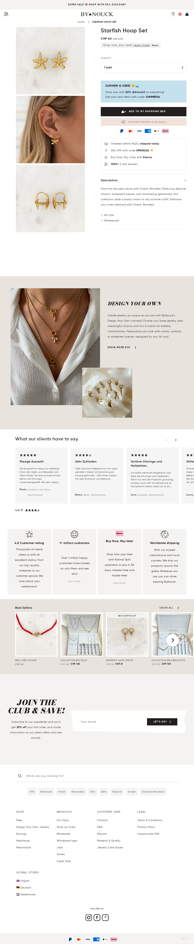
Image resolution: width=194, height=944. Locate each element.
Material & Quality (108, 840)
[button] (180, 14)
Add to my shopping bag (147, 111)
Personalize (77, 791)
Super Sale (76, 5)
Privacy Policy (146, 827)
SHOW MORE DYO (119, 347)
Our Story (63, 820)
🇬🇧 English (23, 880)
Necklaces (23, 840)
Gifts (103, 791)
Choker (132, 791)
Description (109, 180)
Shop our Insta (66, 827)
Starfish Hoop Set (104, 22)
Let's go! (160, 722)
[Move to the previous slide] (167, 440)
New (19, 820)
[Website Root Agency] (187, 939)
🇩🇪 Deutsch (23, 887)
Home (81, 21)
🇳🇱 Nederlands (25, 894)
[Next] (172, 640)
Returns (102, 833)
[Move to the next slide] (176, 440)
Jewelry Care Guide (110, 847)
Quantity (106, 58)
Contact (102, 820)
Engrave (117, 791)
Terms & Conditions (149, 820)
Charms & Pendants (153, 791)
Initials (61, 791)
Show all (166, 608)
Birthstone (46, 791)
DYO (32, 791)
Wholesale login (67, 840)
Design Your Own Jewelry (32, 827)
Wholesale (63, 833)
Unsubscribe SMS (148, 833)
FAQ (99, 827)
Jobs (60, 847)
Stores (61, 854)
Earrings (21, 833)
